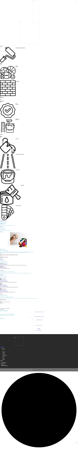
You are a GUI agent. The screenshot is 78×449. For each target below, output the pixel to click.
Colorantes (17, 138)
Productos (58, 0)
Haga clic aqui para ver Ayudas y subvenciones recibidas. (25, 369)
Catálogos (55, 0)
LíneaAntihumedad (1, 97)
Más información (2, 270)
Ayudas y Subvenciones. (4, 310)
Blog (71, 0)
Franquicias (68, 0)
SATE (1, 99)
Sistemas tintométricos (18, 205)
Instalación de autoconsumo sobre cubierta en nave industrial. (7, 315)
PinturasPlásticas (1, 63)
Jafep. (8, 308)
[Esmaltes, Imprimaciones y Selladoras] (8, 62)
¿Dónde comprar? (63, 0)
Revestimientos (17, 81)
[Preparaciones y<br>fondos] (8, 133)
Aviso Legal (2, 364)
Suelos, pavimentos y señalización (20, 154)
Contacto (74, 0)
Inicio (47, 0)
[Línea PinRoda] (10, 204)
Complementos (17, 169)
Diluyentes (1, 134)
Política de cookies (3, 363)
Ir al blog (1, 278)
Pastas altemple (1, 136)
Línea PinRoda (22, 185)
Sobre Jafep (51, 0)
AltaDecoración (17, 104)
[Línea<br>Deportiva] (8, 80)
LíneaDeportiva (17, 66)
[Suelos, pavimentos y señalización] (8, 168)
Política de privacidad (3, 362)
